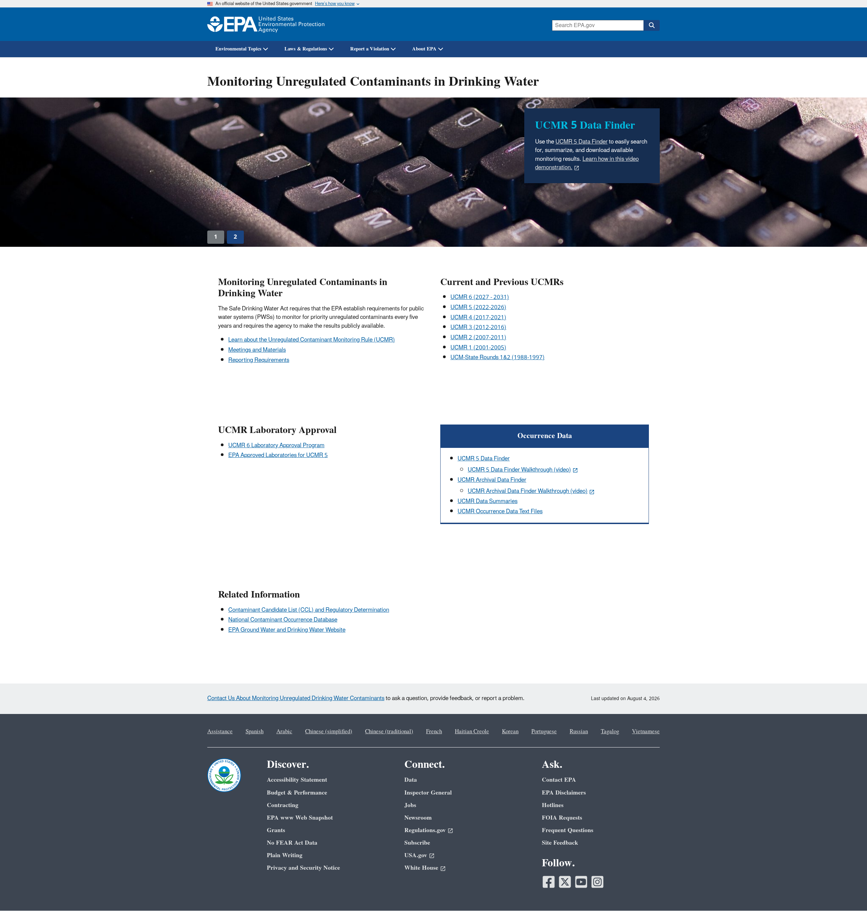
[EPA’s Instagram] (597, 882)
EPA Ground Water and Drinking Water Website (286, 630)
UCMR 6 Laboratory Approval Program (276, 445)
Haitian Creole (472, 731)
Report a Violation (369, 49)
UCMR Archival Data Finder (492, 480)
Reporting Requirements (258, 360)
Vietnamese (646, 731)
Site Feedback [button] (560, 842)
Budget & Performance (297, 792)
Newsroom (418, 817)
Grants (276, 830)
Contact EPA (559, 779)
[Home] (266, 24)
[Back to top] (848, 892)
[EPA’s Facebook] (548, 882)
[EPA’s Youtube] (581, 882)
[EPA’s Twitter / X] (565, 882)
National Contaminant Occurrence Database (282, 620)
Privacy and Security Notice (303, 867)
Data (410, 779)
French (434, 731)
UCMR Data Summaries (487, 501)
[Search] (651, 25)
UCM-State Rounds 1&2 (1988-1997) (497, 357)
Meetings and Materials (257, 350)
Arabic (284, 731)
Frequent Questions (567, 830)
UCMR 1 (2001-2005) (478, 348)
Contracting (282, 805)
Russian (579, 731)
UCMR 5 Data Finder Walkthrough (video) (519, 470)
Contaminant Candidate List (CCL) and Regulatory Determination (308, 610)
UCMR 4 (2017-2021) (478, 317)
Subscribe (417, 842)
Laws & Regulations (305, 49)
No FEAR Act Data (292, 842)
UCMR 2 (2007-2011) (478, 337)
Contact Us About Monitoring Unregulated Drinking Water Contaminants (295, 698)
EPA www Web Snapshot (300, 817)
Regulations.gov (425, 830)
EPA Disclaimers (564, 792)
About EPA (424, 49)
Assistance (220, 731)
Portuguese (544, 731)
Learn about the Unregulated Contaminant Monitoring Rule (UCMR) (311, 340)
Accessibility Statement (297, 779)
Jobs (410, 805)
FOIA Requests (562, 817)
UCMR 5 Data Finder (581, 142)
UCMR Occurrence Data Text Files (500, 511)
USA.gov (415, 855)
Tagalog (610, 731)
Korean (510, 731)
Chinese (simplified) (328, 731)
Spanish (254, 731)
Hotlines (553, 805)
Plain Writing (284, 855)
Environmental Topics (238, 49)
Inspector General (428, 792)
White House (421, 867)
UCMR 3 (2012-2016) (478, 327)
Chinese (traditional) (389, 731)
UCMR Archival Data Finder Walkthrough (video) (528, 491)
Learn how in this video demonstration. (587, 163)
